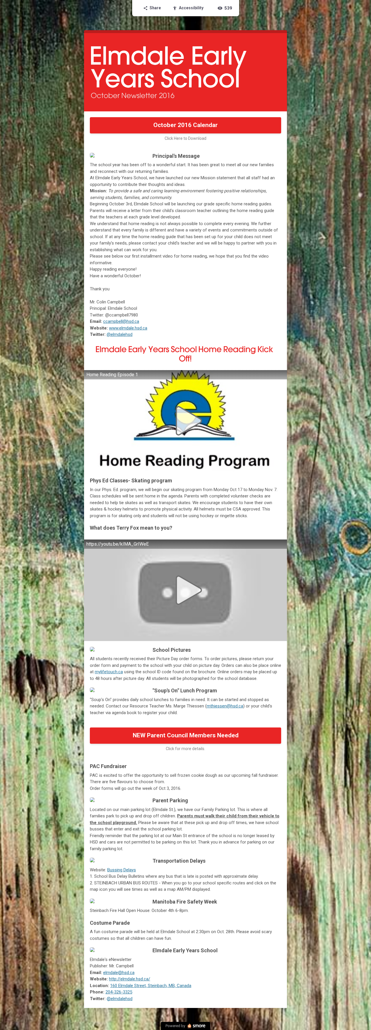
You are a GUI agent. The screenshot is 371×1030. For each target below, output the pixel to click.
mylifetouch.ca (109, 671)
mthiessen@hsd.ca (225, 706)
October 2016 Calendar (185, 125)
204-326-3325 (119, 992)
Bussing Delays (121, 869)
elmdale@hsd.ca (118, 972)
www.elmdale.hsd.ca (128, 328)
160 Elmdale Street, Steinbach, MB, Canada (150, 985)
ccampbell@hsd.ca (121, 321)
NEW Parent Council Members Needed (186, 735)
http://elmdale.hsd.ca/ (129, 979)
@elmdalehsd (119, 334)
